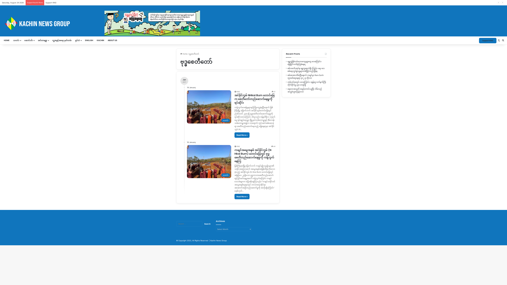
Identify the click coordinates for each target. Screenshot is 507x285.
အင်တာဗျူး (42, 40)
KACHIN (100, 40)
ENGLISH (89, 40)
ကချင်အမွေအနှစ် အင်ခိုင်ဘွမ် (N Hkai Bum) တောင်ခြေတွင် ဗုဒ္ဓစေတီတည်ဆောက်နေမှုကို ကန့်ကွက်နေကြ (254, 155)
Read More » (242, 135)
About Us (112, 40)
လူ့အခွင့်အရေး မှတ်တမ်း (62, 40)
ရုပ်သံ (77, 40)
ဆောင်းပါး (28, 40)
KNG (238, 92)
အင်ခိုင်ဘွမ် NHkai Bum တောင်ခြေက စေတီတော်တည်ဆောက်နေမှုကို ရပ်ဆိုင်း (254, 98)
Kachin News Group (218, 240)
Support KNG (51, 3)
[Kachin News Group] (101, 23)
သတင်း (16, 40)
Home (7, 40)
